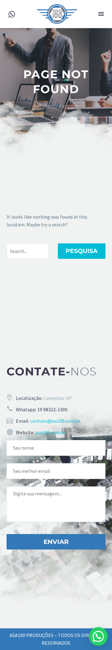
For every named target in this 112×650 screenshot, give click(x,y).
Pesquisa (82, 250)
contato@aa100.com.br (55, 421)
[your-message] (56, 504)
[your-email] (56, 471)
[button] (98, 636)
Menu (101, 14)
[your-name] (56, 448)
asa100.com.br (50, 432)
